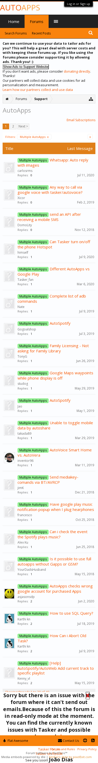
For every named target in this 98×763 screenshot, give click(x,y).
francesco (25, 515)
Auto (20, 7)
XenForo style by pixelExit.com (70, 757)
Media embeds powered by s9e (23, 757)
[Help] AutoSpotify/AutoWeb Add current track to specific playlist (56, 667)
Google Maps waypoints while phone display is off (55, 375)
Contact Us (70, 740)
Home (13, 21)
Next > (23, 126)
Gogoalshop (27, 329)
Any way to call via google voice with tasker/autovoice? (50, 189)
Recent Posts (41, 33)
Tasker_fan (25, 279)
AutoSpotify (60, 323)
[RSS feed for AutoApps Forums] (93, 740)
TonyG (22, 356)
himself (23, 252)
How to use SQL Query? (71, 613)
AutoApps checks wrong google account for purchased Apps (55, 588)
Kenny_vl (24, 678)
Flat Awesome (17, 740)
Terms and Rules (63, 749)
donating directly (77, 71)
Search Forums (16, 33)
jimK (21, 488)
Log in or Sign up (78, 4)
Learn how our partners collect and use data (38, 89)
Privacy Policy (87, 749)
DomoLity (25, 225)
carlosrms (25, 170)
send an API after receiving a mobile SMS (49, 217)
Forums (36, 21)
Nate (21, 307)
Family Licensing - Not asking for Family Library (53, 348)
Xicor (21, 198)
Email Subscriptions (81, 120)
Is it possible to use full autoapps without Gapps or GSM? (54, 561)
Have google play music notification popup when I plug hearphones (56, 507)
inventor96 (25, 460)
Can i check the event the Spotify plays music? (53, 534)
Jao (20, 406)
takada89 (24, 433)
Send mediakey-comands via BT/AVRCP (48, 479)
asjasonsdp (26, 597)
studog (23, 383)
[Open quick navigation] (91, 98)
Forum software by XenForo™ (46, 753)
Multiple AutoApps (34, 137)
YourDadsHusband (32, 569)
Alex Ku (23, 542)
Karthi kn (24, 619)
